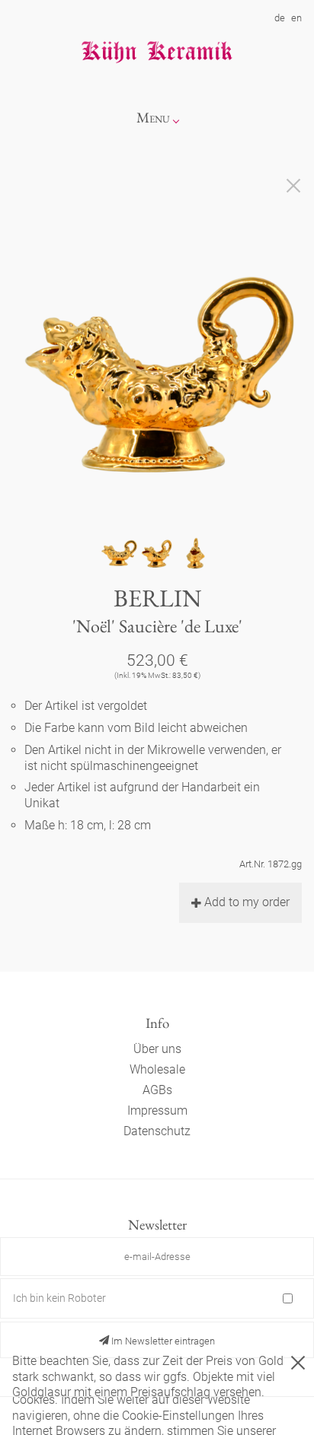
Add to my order (247, 902)
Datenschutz (157, 1131)
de (279, 18)
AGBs (157, 1090)
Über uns (157, 1049)
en (296, 18)
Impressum (157, 1110)
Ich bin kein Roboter (59, 1298)
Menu (153, 117)
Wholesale (157, 1069)
